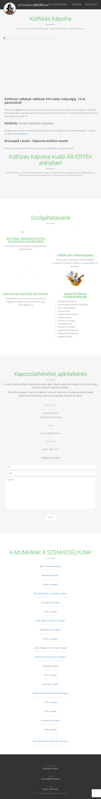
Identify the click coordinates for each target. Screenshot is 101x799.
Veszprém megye (50, 720)
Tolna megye (50, 702)
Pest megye (50, 675)
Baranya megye (50, 575)
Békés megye (50, 584)
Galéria (76, 4)
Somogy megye (50, 684)
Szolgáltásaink (58, 4)
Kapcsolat (91, 4)
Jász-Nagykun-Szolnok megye (50, 648)
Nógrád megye (50, 666)
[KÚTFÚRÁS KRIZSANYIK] (9, 4)
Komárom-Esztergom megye (50, 657)
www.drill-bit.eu (21, 133)
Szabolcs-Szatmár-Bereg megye (50, 693)
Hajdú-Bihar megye (50, 630)
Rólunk (39, 4)
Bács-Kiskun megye (50, 566)
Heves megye (50, 639)
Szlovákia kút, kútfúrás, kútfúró (50, 741)
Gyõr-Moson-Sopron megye (50, 621)
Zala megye (50, 729)
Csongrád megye (51, 603)
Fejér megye (50, 612)
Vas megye (50, 711)
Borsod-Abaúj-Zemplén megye (50, 593)
